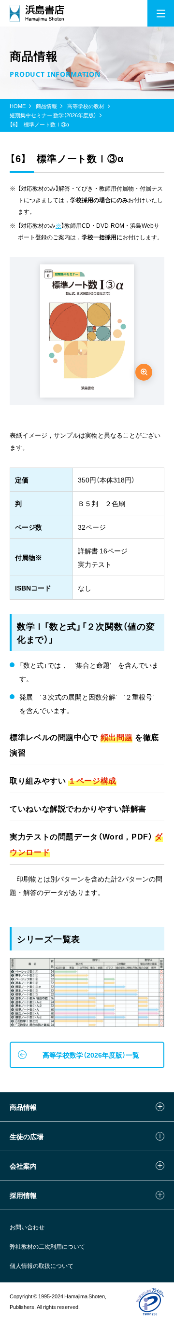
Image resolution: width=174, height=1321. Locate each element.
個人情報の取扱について (41, 1265)
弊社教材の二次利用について (47, 1246)
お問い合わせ (27, 1227)
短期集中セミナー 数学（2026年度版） (53, 115)
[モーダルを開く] (143, 372)
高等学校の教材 (85, 106)
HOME (18, 106)
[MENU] (160, 13)
